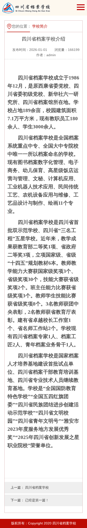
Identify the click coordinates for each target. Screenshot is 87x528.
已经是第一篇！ (37, 500)
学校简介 (40, 26)
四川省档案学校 (37, 487)
